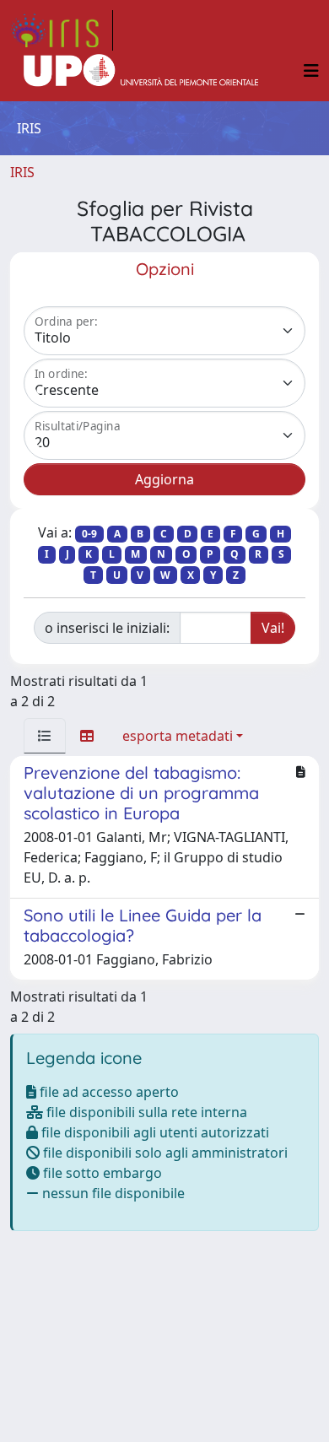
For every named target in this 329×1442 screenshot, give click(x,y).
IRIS (22, 172)
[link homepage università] (141, 71)
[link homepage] (61, 30)
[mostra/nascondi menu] (311, 70)
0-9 (89, 534)
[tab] (45, 735)
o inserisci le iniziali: (107, 627)
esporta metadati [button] (177, 735)
